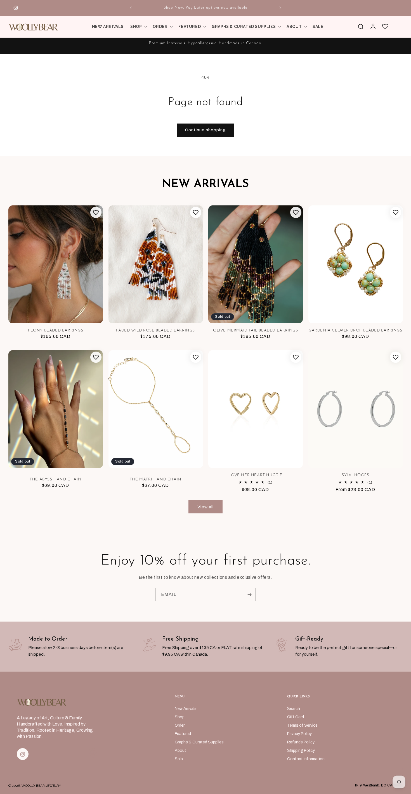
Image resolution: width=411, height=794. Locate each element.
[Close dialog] (305, 321)
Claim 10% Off (151, 447)
